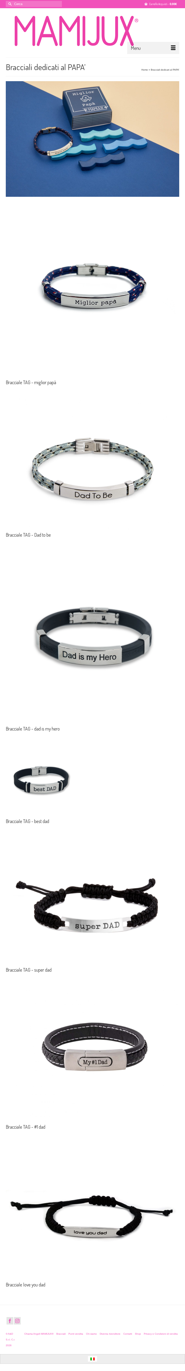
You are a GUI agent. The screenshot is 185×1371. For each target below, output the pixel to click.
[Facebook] (10, 1321)
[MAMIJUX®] (92, 31)
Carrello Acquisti (163, 4)
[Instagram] (17, 1321)
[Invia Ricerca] (9, 4)
